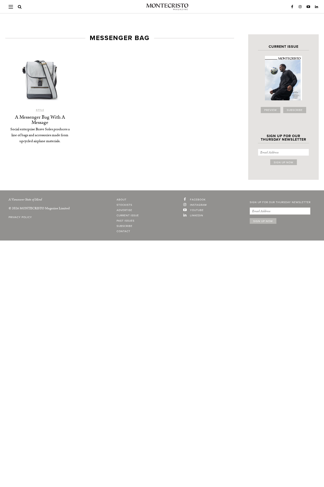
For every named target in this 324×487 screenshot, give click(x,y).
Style (40, 110)
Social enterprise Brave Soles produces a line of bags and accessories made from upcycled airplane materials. (40, 135)
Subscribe (295, 110)
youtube (197, 210)
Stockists (124, 204)
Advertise (124, 210)
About (122, 199)
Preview (270, 110)
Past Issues (125, 220)
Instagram (300, 7)
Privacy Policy (20, 217)
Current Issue (128, 215)
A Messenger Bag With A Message (40, 120)
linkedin (196, 215)
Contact (123, 231)
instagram (198, 204)
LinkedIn (316, 7)
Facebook (292, 7)
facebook (198, 199)
